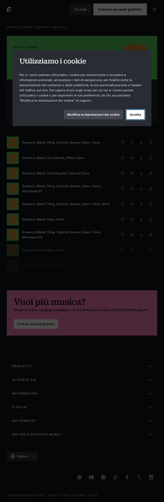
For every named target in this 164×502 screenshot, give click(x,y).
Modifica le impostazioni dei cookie (93, 114)
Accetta (135, 114)
